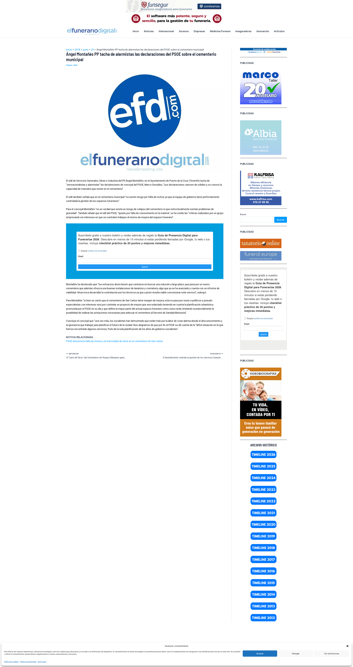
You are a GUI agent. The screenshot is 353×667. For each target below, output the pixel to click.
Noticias (149, 31)
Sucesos (184, 31)
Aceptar (260, 653)
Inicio (136, 31)
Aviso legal (42, 662)
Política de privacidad (28, 662)
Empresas (199, 31)
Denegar (295, 653)
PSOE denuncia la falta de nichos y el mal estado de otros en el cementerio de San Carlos (114, 341)
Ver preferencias (331, 653)
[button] (347, 646)
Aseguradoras (243, 31)
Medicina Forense (220, 31)
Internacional (166, 31)
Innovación (262, 31)
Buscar (243, 214)
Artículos (279, 31)
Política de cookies (11, 662)
